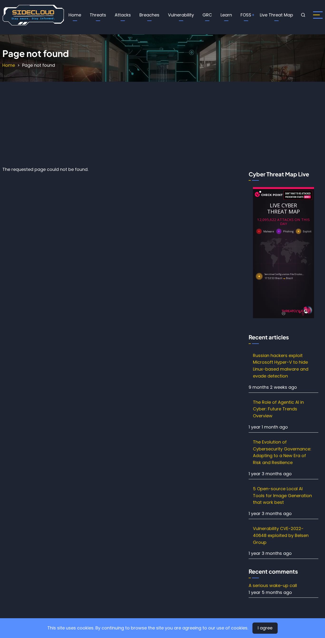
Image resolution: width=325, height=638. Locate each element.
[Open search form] (303, 15)
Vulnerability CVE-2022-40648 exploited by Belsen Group (281, 535)
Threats (98, 15)
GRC (207, 15)
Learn (226, 15)
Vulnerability (181, 15)
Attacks (123, 15)
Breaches (149, 15)
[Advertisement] (162, 122)
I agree (265, 628)
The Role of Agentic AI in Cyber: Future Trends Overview (278, 409)
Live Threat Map (276, 15)
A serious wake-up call (273, 585)
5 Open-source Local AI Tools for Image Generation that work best (282, 495)
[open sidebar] (318, 15)
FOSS (246, 15)
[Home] (33, 15)
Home (75, 15)
